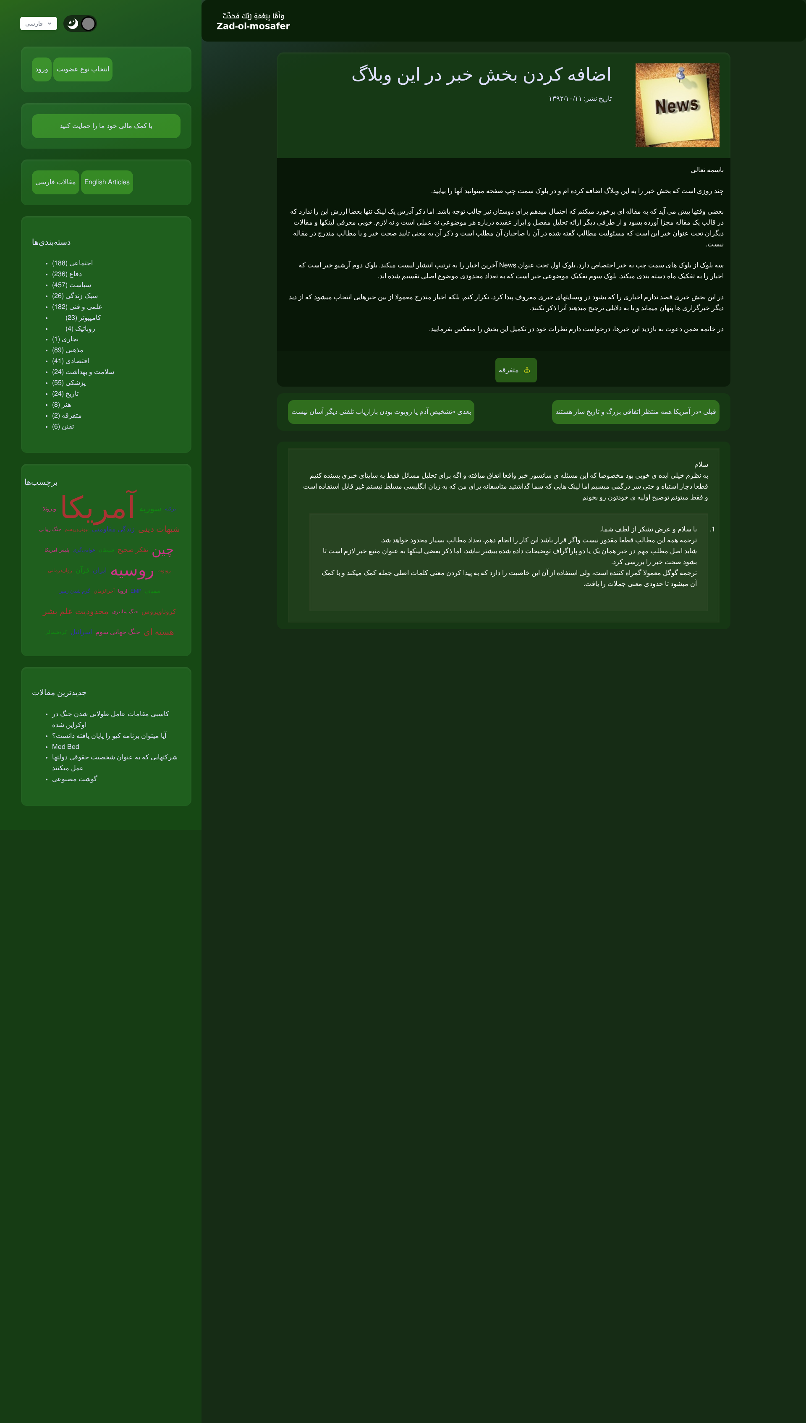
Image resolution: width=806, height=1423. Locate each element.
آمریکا (98, 509)
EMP (136, 591)
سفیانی (152, 591)
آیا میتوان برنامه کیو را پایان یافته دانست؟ (109, 735)
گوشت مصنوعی (74, 779)
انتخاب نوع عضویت (83, 69)
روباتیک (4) (80, 328)
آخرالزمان (104, 591)
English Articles (107, 182)
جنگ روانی (50, 529)
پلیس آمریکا (56, 549)
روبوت (164, 570)
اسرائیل (81, 632)
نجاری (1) (65, 339)
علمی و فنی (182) (77, 306)
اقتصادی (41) (70, 361)
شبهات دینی (159, 529)
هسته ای (159, 632)
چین (163, 550)
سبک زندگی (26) (75, 296)
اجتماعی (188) (72, 263)
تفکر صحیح (133, 550)
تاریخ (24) (65, 393)
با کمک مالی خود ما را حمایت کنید (106, 126)
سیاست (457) (71, 285)
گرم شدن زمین (74, 591)
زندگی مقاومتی (113, 529)
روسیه (132, 570)
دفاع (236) (67, 274)
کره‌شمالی (55, 632)
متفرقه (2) (67, 415)
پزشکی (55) (69, 382)
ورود (41, 69)
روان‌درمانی (60, 570)
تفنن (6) (63, 426)
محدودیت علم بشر (76, 611)
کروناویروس (158, 611)
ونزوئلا (49, 508)
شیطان (106, 549)
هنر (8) (61, 404)
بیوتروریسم (77, 529)
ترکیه (170, 508)
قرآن (82, 570)
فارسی (34, 23)
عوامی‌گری (84, 549)
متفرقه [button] (510, 370)
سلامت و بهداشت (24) (83, 372)
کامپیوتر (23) (83, 317)
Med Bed (65, 746)
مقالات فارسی (55, 182)
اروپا (122, 591)
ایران (100, 570)
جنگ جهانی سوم (117, 632)
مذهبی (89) (68, 350)
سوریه (150, 509)
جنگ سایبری (125, 611)
